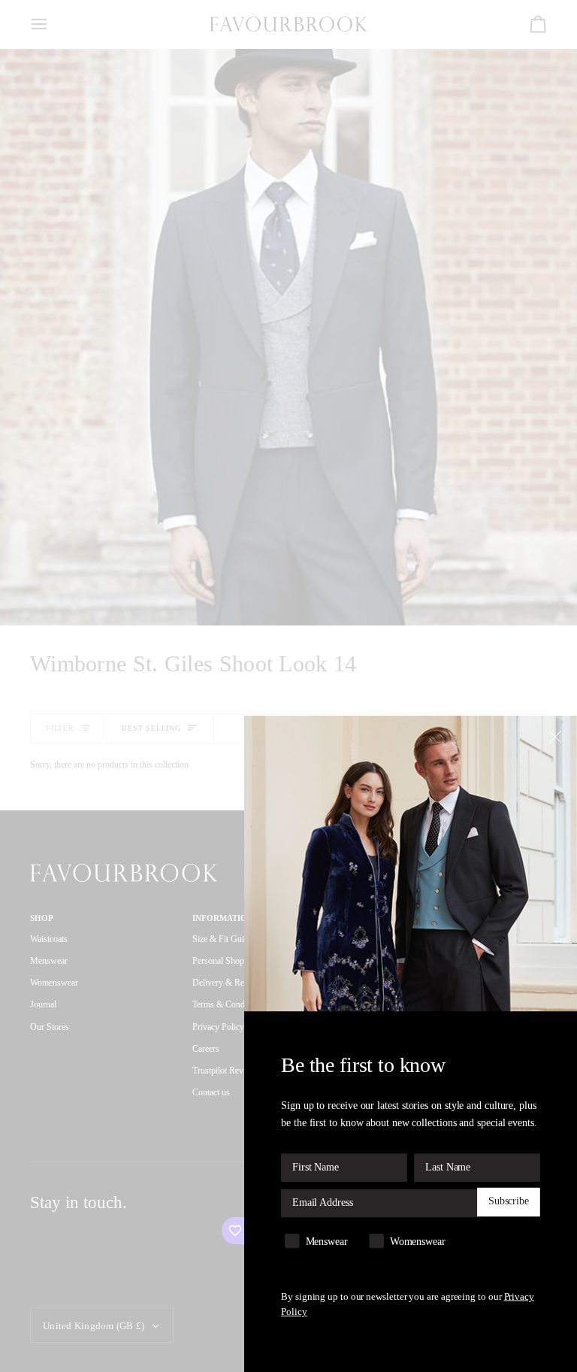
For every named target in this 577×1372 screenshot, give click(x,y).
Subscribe (508, 1201)
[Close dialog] (557, 736)
